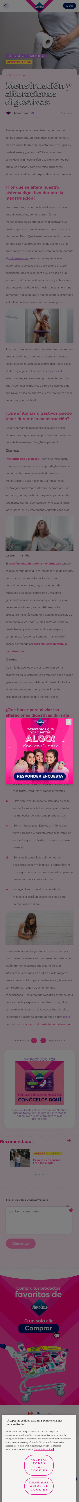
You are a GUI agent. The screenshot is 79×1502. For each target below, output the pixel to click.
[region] (39, 1458)
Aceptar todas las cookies (39, 1465)
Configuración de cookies (39, 1486)
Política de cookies (43, 1449)
